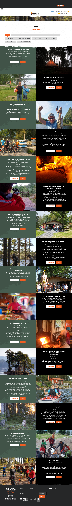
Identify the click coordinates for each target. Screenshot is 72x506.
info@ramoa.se (10, 495)
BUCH (23, 61)
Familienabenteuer (37, 38)
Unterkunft (31, 488)
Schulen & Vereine (10, 38)
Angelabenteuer (10, 41)
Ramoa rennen (22, 493)
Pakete (21, 490)
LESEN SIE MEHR (14, 61)
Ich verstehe (60, 5)
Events (21, 491)
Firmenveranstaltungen (18, 35)
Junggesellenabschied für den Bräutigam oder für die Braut (43, 35)
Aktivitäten (21, 488)
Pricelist (52, 11)
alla (7, 35)
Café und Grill (31, 490)
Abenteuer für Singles (24, 38)
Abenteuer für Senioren (24, 41)
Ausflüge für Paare (50, 38)
